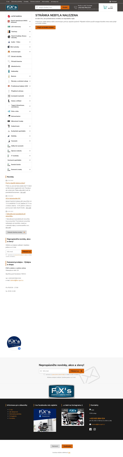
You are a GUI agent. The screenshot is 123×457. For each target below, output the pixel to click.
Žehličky (13, 136)
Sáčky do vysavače (17, 146)
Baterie (13, 76)
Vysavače (14, 141)
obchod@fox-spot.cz (16, 280)
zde (69, 452)
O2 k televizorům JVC (13, 198)
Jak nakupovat (54, 1)
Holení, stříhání (16, 101)
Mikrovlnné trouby (17, 121)
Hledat (64, 7)
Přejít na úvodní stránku (45, 27)
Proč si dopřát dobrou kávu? (15, 183)
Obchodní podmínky (16, 1)
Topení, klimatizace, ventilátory (17, 106)
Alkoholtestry (15, 66)
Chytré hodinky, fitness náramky (18, 37)
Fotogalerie (13, 416)
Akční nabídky (45, 1)
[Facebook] (91, 430)
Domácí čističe (16, 164)
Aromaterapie (15, 52)
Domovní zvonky (16, 169)
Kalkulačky (14, 71)
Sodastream (15, 126)
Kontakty (26, 1)
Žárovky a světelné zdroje (19, 81)
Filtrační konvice (16, 61)
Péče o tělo (15, 111)
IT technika (15, 156)
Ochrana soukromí (35, 1)
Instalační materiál (17, 96)
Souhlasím (67, 446)
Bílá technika (14, 47)
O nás (7, 1)
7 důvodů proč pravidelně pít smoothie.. (15, 215)
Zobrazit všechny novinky (15, 232)
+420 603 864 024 (84, 8)
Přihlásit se (27, 252)
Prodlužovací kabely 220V (19, 86)
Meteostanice (15, 116)
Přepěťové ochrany (17, 91)
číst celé (23, 192)
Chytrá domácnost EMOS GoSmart (19, 21)
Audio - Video (15, 42)
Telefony (14, 32)
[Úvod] (20, 7)
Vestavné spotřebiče (14, 160)
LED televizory (16, 27)
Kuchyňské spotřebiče (18, 131)
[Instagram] (95, 430)
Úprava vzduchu (16, 151)
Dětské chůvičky (16, 56)
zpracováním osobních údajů (20, 255)
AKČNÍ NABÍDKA (16, 16)
